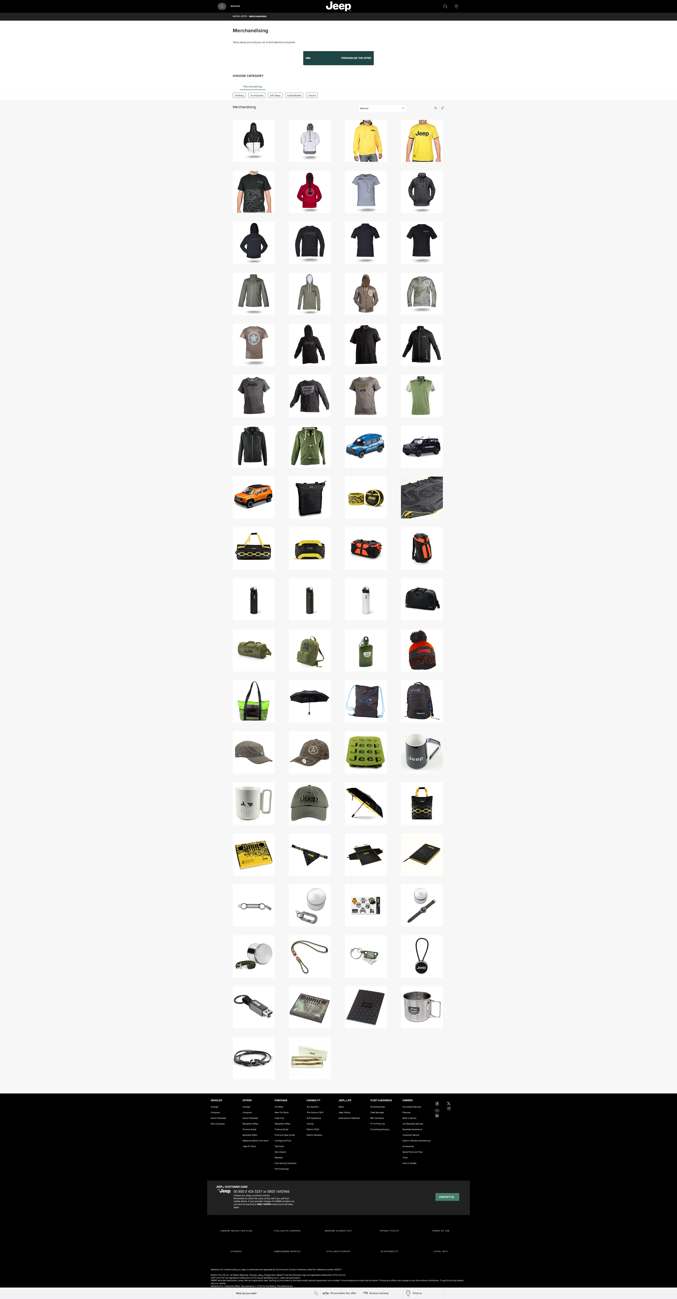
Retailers (279, 1158)
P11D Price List (377, 1124)
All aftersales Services (412, 1124)
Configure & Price (283, 1141)
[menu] (222, 6)
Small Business (377, 1107)
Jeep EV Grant (249, 1146)
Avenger (214, 1107)
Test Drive (279, 1146)
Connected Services (411, 1107)
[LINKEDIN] (437, 1115)
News (341, 1107)
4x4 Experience (314, 1118)
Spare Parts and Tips (412, 1152)
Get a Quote (280, 1152)
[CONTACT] (445, 6)
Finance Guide (249, 1129)
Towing (310, 1124)
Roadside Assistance (412, 1129)
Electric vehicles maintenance (416, 1141)
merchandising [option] (252, 86)
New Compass (218, 1124)
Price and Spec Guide (285, 1135)
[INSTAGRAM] (449, 1108)
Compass (215, 1112)
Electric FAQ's (313, 1129)
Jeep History (344, 1112)
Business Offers (250, 1135)
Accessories (408, 1146)
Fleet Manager (377, 1112)
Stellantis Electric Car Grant (256, 1141)
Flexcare (406, 1112)
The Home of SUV (315, 1112)
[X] (449, 1101)
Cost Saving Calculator (286, 1163)
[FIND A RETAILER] (456, 6)
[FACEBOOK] (437, 1101)
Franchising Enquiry (379, 1129)
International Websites (349, 1118)
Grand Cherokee (218, 1118)
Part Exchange (282, 1169)
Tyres (405, 1158)
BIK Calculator (377, 1118)
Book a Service (409, 1118)
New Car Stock (282, 1112)
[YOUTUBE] (437, 1108)
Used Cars (279, 1118)
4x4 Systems (313, 1107)
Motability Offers (250, 1124)
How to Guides (409, 1163)
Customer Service (410, 1135)
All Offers (279, 1107)
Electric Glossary (314, 1135)
